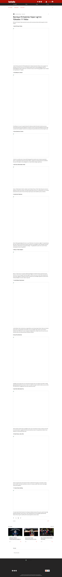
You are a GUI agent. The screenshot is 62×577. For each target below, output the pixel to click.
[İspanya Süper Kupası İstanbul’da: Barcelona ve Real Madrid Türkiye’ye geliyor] (31, 532)
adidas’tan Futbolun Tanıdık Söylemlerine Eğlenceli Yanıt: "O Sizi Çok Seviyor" (15, 538)
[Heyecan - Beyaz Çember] (41, 1)
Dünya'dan (22, 7)
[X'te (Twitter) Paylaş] (15, 517)
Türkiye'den (16, 7)
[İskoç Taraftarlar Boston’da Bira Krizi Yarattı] (47, 532)
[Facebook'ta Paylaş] (13, 517)
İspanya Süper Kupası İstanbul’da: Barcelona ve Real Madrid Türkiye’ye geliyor (30, 538)
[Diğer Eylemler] (48, 14)
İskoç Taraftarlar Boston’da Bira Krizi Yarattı (47, 538)
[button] (46, 1)
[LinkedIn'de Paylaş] (18, 517)
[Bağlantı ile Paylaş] (20, 517)
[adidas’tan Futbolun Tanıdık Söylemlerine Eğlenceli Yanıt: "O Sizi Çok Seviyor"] (15, 532)
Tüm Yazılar (10, 7)
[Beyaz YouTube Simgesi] (37, 1)
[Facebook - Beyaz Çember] (14, 570)
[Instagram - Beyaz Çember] (39, 1)
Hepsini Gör (52, 526)
